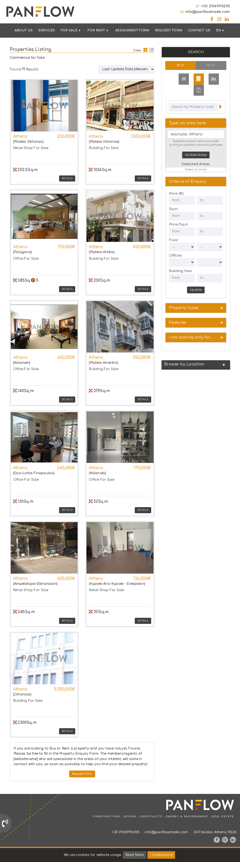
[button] (195, 308)
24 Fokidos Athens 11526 (214, 832)
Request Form (168, 30)
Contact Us (199, 30)
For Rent (96, 30)
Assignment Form (132, 30)
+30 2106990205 (215, 6)
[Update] (220, 107)
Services (46, 30)
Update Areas (196, 154)
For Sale (69, 30)
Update (196, 289)
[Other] (199, 90)
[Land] (214, 78)
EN (218, 30)
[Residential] (184, 78)
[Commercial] (199, 78)
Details (67, 178)
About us (24, 30)
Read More (134, 855)
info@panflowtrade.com (207, 12)
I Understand (161, 855)
